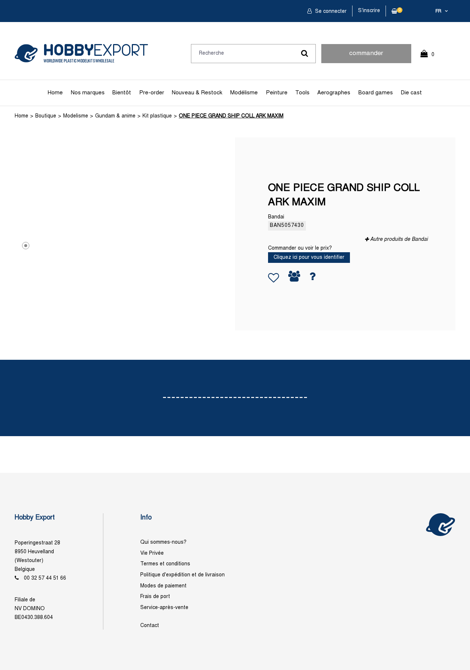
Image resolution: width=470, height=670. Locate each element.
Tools (302, 92)
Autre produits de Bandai (399, 239)
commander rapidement (366, 57)
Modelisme (75, 116)
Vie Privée (152, 553)
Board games (375, 92)
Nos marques (88, 92)
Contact (149, 625)
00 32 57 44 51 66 (45, 578)
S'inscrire (369, 10)
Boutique (45, 116)
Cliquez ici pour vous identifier (309, 257)
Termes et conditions (165, 564)
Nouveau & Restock (197, 92)
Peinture (277, 92)
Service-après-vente (164, 607)
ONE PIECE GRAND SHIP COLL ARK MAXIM (231, 116)
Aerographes (333, 92)
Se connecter (330, 11)
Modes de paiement (163, 586)
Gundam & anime (115, 116)
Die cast (411, 92)
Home (55, 92)
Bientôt (121, 92)
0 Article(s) (431, 57)
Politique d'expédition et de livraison (182, 575)
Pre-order (151, 92)
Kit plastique (157, 116)
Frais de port (155, 596)
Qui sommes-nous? (163, 542)
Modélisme (244, 92)
